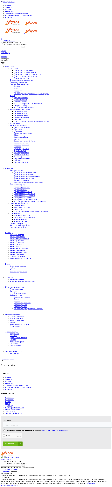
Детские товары (11, 411)
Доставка (8, 7)
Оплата (8, 9)
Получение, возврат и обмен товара (18, 15)
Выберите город (9, 2)
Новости (8, 17)
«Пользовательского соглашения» (54, 430)
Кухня (7, 404)
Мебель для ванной (12, 410)
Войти (3, 51)
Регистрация (5, 53)
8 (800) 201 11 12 (9, 41)
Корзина (4, 57)
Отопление (9, 400)
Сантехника (9, 398)
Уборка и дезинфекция (13, 413)
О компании (9, 5)
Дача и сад (9, 406)
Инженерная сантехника (14, 408)
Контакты (9, 11)
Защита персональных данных (16, 13)
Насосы (8, 402)
